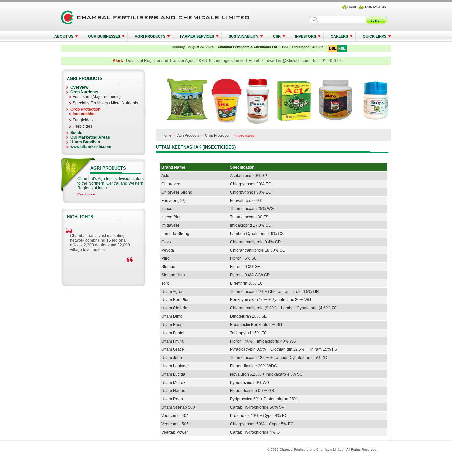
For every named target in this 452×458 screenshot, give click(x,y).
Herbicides (82, 126)
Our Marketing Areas (90, 137)
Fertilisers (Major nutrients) (97, 96)
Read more (86, 194)
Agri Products (188, 135)
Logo (155, 17)
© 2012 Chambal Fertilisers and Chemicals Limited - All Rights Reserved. (322, 449)
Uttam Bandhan (85, 142)
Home (166, 135)
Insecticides (84, 114)
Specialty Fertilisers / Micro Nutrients (105, 103)
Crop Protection (85, 109)
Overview (79, 87)
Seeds (76, 132)
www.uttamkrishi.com (90, 146)
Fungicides (83, 120)
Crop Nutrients (84, 92)
